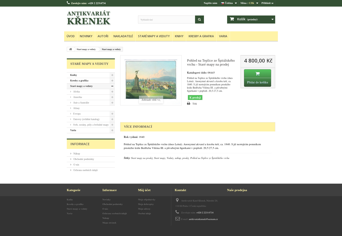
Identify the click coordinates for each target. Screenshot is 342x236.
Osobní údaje (144, 213)
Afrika (76, 91)
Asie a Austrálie (80, 102)
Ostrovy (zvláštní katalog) (85, 119)
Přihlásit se (267, 3)
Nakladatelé (123, 36)
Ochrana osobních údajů (85, 170)
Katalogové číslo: (197, 72)
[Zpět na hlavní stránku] (70, 49)
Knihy (179, 36)
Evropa (76, 113)
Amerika (77, 97)
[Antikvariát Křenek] (100, 18)
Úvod (71, 36)
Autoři (103, 36)
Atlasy (76, 108)
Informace (80, 144)
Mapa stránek (109, 222)
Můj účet (144, 190)
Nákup (76, 153)
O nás (76, 164)
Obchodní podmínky (83, 159)
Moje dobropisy (146, 204)
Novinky (86, 36)
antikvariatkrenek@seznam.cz (203, 219)
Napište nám (210, 3)
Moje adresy (144, 208)
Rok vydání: (131, 137)
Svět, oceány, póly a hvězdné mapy (90, 124)
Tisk (194, 103)
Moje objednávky (147, 199)
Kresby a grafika (201, 36)
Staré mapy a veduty (154, 36)
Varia (223, 36)
